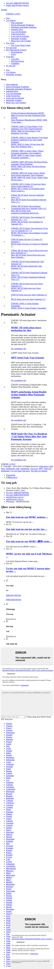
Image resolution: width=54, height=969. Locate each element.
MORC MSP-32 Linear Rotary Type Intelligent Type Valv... (25, 132)
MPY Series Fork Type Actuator (27, 357)
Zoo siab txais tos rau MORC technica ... (27, 517)
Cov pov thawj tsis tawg (20, 471)
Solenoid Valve (17, 29)
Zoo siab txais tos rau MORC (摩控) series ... (29, 541)
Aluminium (24, 469)
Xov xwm (10, 43)
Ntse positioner (17, 23)
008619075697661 (13, 595)
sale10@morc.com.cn (14, 497)
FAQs (13, 54)
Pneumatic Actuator (19, 38)
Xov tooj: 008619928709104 (17, 495)
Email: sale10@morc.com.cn (17, 5)
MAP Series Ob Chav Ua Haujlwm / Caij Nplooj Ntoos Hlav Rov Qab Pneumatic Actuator (29, 436)
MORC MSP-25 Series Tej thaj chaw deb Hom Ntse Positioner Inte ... (27, 145)
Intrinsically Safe (12, 469)
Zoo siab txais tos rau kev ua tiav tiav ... (26, 529)
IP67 (41, 469)
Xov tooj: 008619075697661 (17, 3)
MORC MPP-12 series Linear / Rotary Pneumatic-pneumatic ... (26, 156)
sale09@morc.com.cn (14, 499)
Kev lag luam (11, 48)
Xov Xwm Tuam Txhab (20, 45)
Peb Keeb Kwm (17, 61)
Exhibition (15, 63)
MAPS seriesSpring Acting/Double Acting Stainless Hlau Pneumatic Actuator (28, 395)
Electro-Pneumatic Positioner (22, 25)
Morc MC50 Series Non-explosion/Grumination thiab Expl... (25, 212)
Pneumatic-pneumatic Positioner (24, 27)
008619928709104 (13, 600)
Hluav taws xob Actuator (21, 41)
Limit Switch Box (18, 34)
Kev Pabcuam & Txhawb (16, 50)
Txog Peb (10, 57)
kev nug (14, 349)
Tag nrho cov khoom (39, 471)
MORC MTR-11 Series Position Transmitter (28, 308)
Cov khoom (10, 20)
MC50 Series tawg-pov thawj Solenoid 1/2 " (28, 299)
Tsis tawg (34, 469)
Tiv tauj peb (10, 66)
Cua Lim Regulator (18, 32)
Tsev (8, 18)
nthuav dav (21, 349)
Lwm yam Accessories (20, 36)
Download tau (16, 52)
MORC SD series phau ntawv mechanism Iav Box (26, 329)
